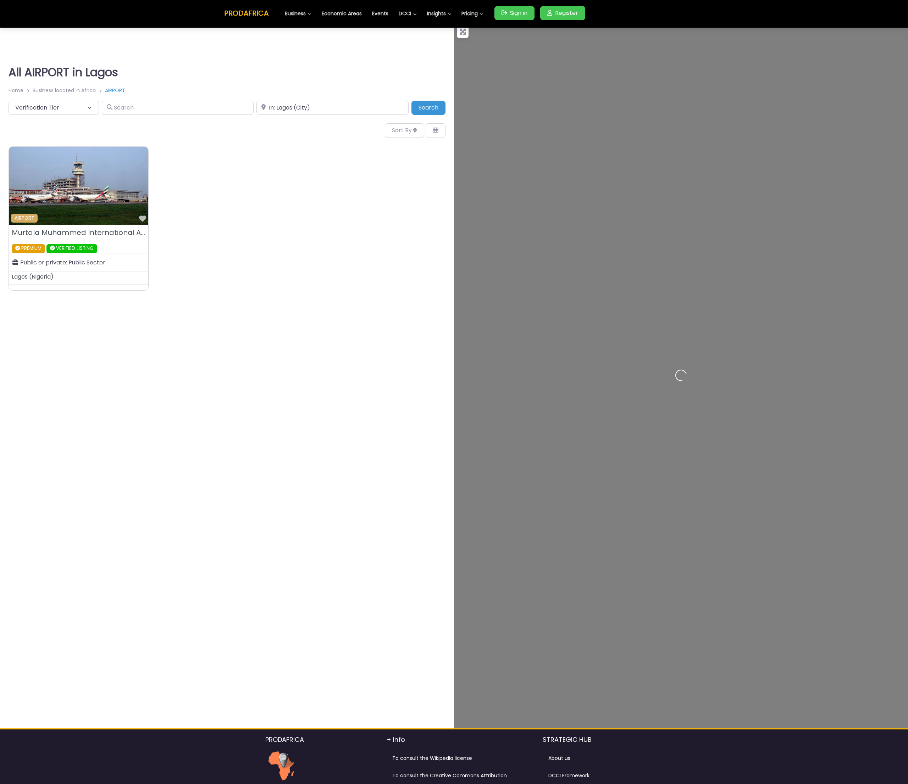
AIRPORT (24, 218)
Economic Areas (342, 13)
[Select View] (435, 130)
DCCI (405, 13)
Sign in (518, 13)
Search (432, 107)
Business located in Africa (64, 90)
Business (295, 13)
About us (559, 758)
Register (566, 13)
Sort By (402, 130)
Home (16, 90)
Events (380, 13)
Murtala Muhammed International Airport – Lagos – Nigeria (118, 232)
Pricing (469, 13)
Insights (436, 13)
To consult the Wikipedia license (432, 758)
